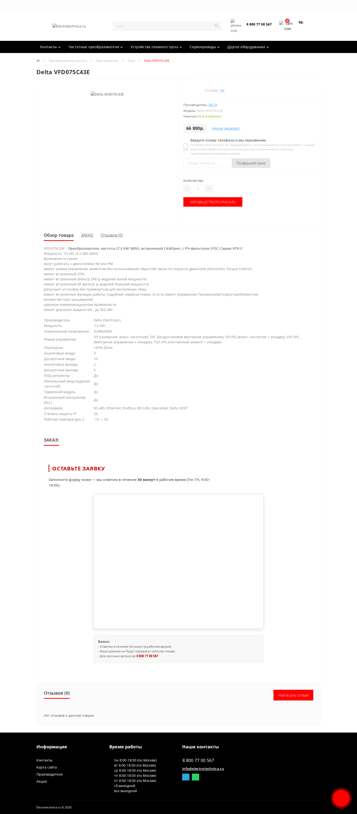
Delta (131, 61)
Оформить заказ (306, 28)
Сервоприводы (203, 46)
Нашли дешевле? (226, 128)
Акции (41, 781)
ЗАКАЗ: (87, 235)
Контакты (48, 46)
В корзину (208, 216)
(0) (222, 90)
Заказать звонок (258, 28)
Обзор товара (59, 235)
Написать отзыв (293, 695)
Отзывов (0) (112, 235)
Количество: (193, 180)
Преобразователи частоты (68, 61)
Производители (107, 61)
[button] (54, 5)
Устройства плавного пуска (154, 46)
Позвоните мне (251, 163)
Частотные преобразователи (93, 46)
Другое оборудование (246, 46)
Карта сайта (46, 767)
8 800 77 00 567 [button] (198, 760)
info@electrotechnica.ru (208, 202)
